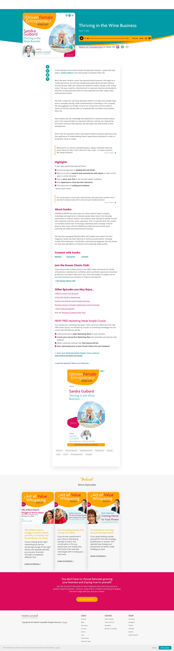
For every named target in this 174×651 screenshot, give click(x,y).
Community (85, 638)
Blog (82, 622)
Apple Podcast (133, 635)
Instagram (132, 622)
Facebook (132, 619)
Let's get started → (87, 599)
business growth (71, 450)
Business (59, 450)
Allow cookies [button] (165, 647)
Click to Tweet (109, 153)
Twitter (131, 625)
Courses (83, 629)
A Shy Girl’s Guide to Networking (67, 297)
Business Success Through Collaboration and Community (77, 305)
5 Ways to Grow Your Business (66, 293)
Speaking (108, 625)
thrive (65, 454)
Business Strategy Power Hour (74, 312)
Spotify (131, 632)
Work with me (109, 622)
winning (88, 454)
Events (83, 632)
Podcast (83, 619)
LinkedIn (131, 629)
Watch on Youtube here (91, 46)
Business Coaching (111, 629)
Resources (84, 625)
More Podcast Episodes (64, 309)
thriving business (76, 454)
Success (109, 450)
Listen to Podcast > (33, 564)
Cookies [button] (57, 647)
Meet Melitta (109, 619)
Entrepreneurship (86, 450)
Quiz (82, 635)
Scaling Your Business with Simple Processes (72, 301)
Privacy (64, 622)
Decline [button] (154, 647)
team (58, 454)
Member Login (86, 641)
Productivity (99, 450)
